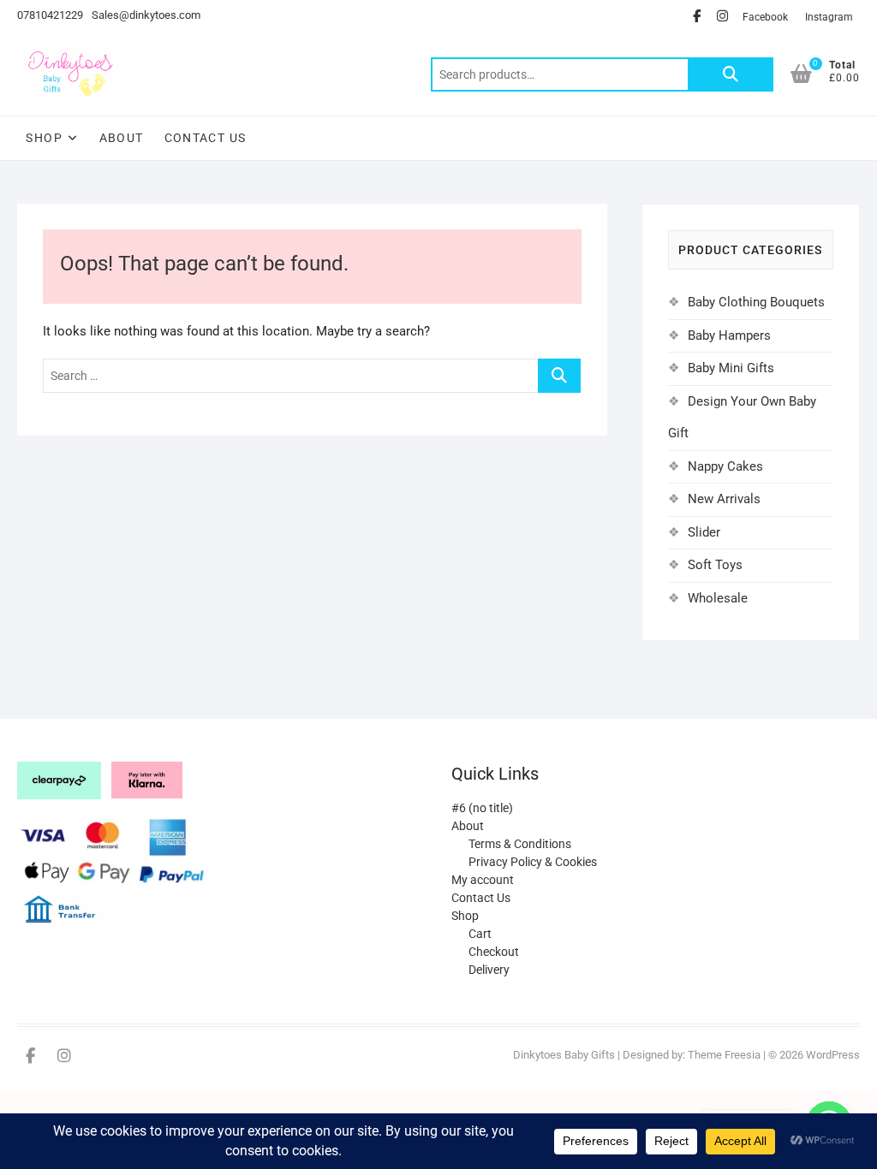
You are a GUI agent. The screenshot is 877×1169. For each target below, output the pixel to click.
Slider (704, 532)
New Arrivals (724, 499)
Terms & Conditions (519, 844)
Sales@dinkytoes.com (146, 15)
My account (482, 880)
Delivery (489, 969)
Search (730, 74)
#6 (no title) (482, 808)
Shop (44, 138)
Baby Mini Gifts (731, 368)
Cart (480, 934)
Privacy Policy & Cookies (532, 862)
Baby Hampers (729, 335)
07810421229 (50, 15)
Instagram (829, 17)
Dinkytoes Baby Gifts (564, 1054)
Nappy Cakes (725, 466)
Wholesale (718, 598)
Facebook (765, 17)
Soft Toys (715, 565)
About (121, 138)
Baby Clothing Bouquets (756, 302)
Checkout (493, 951)
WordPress (833, 1054)
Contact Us (205, 138)
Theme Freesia (724, 1054)
